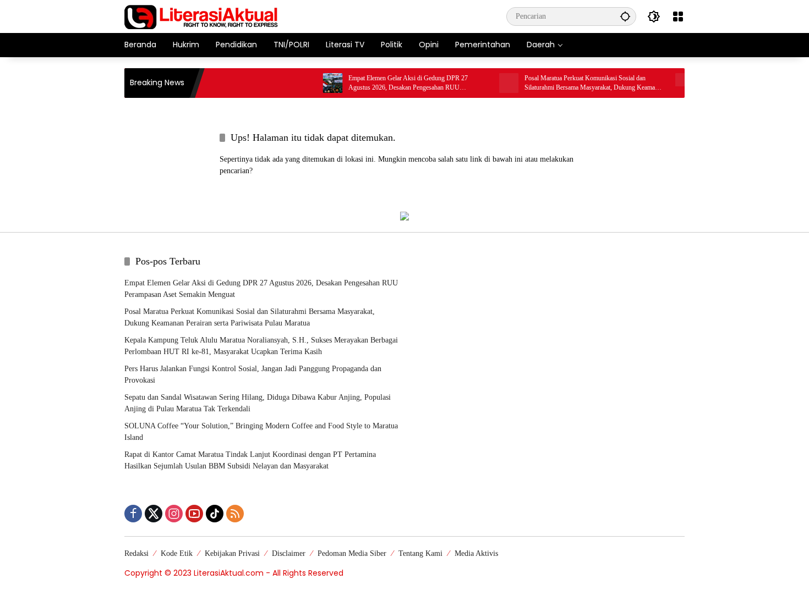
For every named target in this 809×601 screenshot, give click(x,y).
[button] (625, 16)
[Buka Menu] (678, 16)
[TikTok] (214, 513)
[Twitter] (153, 513)
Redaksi (136, 553)
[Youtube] (194, 513)
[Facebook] (133, 513)
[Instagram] (174, 513)
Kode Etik (177, 553)
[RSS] (235, 513)
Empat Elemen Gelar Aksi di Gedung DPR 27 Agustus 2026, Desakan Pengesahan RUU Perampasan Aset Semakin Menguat (399, 83)
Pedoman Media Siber (352, 553)
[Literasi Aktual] (201, 16)
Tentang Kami (420, 553)
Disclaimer (288, 553)
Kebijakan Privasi (232, 553)
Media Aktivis (476, 553)
